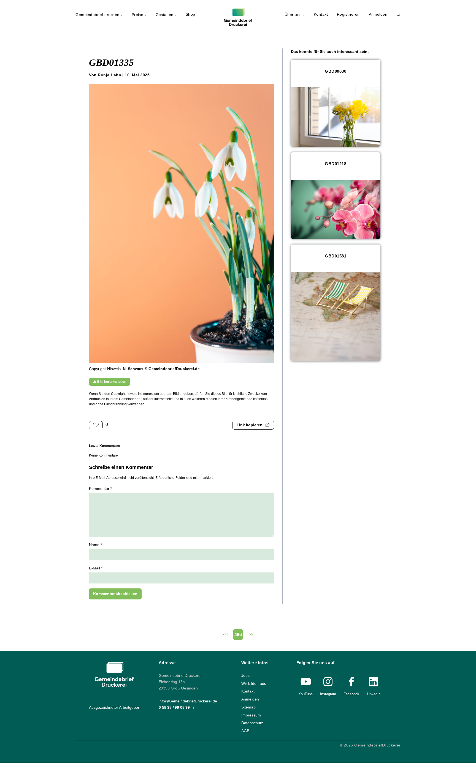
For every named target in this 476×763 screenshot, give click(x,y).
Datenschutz (252, 723)
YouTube (306, 694)
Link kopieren (250, 425)
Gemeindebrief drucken (97, 15)
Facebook (351, 694)
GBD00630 (335, 71)
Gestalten (165, 15)
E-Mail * (95, 568)
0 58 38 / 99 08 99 (175, 708)
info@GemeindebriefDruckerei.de (188, 701)
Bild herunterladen (111, 382)
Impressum (251, 715)
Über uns (293, 15)
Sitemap (248, 707)
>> (251, 634)
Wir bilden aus (253, 683)
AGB (245, 731)
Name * (95, 545)
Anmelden (378, 14)
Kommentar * (100, 489)
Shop (190, 14)
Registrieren (348, 14)
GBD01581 (335, 256)
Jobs (245, 676)
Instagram (328, 694)
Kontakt (321, 14)
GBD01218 (335, 163)
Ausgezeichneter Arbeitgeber (114, 707)
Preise (138, 15)
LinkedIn (373, 694)
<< (225, 634)
